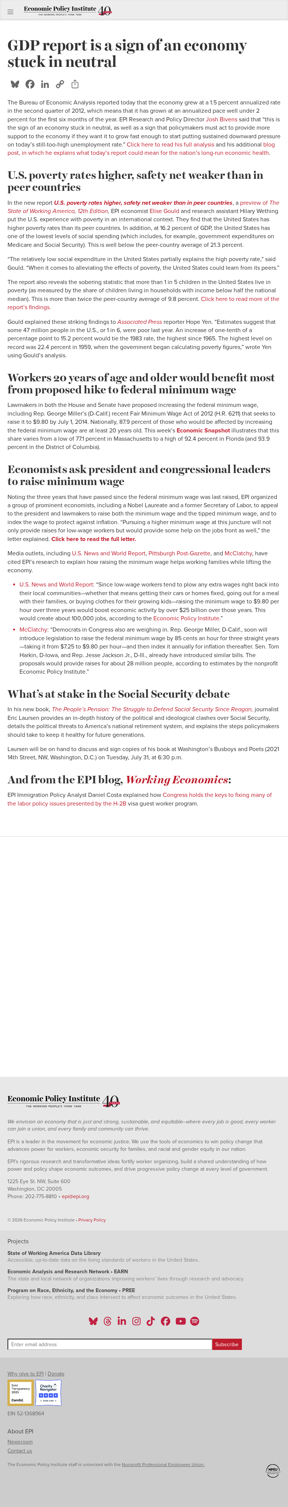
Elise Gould (164, 211)
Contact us (20, 1451)
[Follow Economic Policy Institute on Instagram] (136, 1324)
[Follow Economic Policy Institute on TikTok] (150, 1324)
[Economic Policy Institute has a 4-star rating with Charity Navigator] (48, 1394)
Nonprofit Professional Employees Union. (163, 1464)
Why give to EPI (26, 1374)
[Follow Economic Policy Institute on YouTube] (179, 1324)
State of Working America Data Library (54, 1253)
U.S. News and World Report (109, 553)
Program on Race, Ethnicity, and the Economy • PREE (71, 1290)
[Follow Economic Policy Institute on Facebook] (165, 1324)
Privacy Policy (92, 1220)
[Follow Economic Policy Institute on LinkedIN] (122, 1324)
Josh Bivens (221, 119)
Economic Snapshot (203, 430)
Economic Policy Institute (186, 618)
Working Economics (176, 779)
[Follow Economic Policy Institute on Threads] (108, 1324)
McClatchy (237, 553)
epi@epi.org (75, 1196)
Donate (56, 1374)
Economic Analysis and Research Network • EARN (68, 1271)
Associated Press (140, 322)
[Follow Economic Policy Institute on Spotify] (194, 1324)
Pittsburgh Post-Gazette (179, 553)
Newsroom (20, 1442)
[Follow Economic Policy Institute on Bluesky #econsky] (93, 1324)
